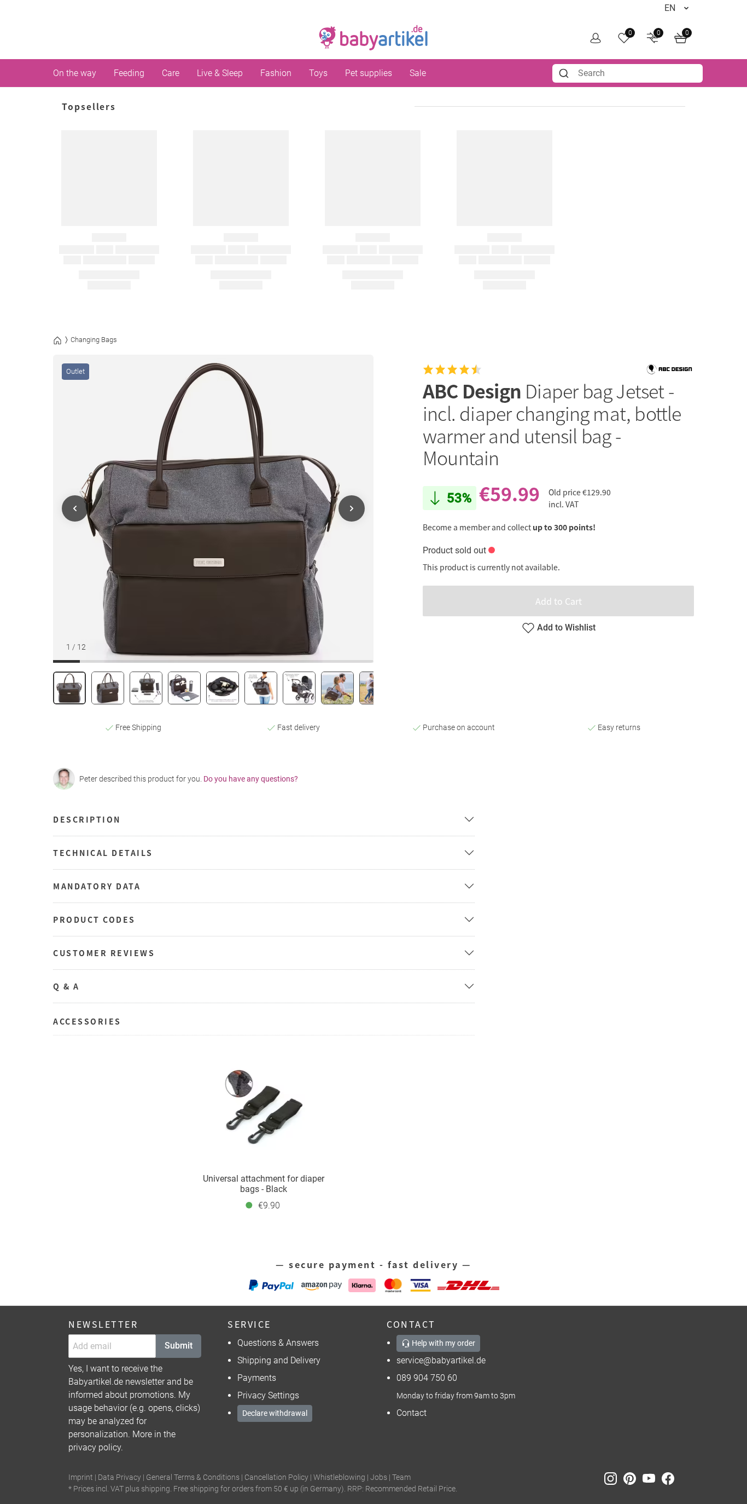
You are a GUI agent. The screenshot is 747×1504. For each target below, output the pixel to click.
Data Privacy (119, 1477)
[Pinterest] (633, 1478)
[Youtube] (652, 1478)
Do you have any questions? (250, 778)
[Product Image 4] (184, 688)
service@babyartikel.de (441, 1360)
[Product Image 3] (146, 688)
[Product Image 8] (337, 688)
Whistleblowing (339, 1477)
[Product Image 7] (299, 688)
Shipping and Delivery (278, 1360)
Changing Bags (94, 339)
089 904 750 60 (426, 1378)
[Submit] (565, 73)
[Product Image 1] (69, 688)
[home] (373, 37)
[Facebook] (670, 1478)
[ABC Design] (669, 369)
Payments (256, 1378)
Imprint (80, 1477)
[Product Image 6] (260, 688)
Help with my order (442, 1343)
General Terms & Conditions (193, 1477)
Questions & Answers (278, 1343)
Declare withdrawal (274, 1413)
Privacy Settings (268, 1395)
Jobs (378, 1477)
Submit (178, 1345)
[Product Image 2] (107, 688)
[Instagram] (613, 1478)
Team (401, 1477)
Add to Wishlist (566, 627)
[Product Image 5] (222, 688)
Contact (411, 1413)
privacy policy (94, 1447)
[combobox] (627, 73)
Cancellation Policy (276, 1477)
